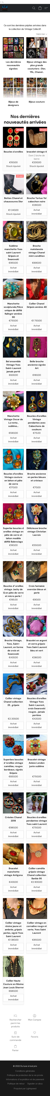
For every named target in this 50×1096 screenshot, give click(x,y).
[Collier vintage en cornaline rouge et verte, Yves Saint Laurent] (36, 908)
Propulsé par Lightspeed (25, 1088)
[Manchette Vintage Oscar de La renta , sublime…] (13, 401)
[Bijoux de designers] (13, 87)
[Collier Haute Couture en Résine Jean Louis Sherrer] (13, 966)
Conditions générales (25, 1071)
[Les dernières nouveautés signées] (13, 47)
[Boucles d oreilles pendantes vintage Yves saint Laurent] (36, 802)
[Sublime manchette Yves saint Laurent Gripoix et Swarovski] (13, 231)
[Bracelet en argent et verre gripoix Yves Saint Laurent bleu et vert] (36, 626)
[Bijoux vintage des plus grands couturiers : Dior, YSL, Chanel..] (36, 47)
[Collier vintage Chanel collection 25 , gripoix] (13, 684)
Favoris (34, 1036)
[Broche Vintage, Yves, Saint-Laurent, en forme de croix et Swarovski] (13, 626)
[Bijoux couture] (36, 87)
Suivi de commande (15, 1038)
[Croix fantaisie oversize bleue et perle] (36, 571)
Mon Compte (34, 1019)
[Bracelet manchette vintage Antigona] (13, 854)
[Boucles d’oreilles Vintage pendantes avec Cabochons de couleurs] (36, 401)
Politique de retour (16, 1083)
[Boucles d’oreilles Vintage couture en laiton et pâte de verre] (13, 459)
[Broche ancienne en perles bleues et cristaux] (36, 459)
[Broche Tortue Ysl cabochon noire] (36, 183)
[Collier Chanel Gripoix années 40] (36, 289)
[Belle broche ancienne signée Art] (36, 347)
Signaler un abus (35, 1083)
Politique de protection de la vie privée (25, 1075)
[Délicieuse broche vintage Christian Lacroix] (36, 513)
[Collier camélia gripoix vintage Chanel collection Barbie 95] (36, 854)
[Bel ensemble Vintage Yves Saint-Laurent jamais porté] (13, 347)
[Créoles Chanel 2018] (13, 802)
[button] (5, 8)
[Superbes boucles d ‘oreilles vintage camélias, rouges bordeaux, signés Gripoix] (13, 745)
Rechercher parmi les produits (15, 1023)
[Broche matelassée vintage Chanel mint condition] (36, 231)
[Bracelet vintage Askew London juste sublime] (36, 745)
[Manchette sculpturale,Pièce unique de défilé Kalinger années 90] (13, 289)
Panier (15, 1050)
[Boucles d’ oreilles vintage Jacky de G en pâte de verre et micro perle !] (13, 571)
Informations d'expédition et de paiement (25, 1079)
